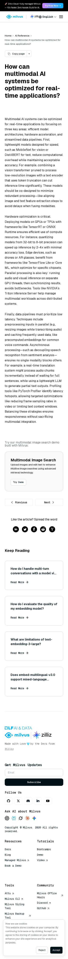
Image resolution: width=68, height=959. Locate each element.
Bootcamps (44, 849)
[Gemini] (34, 818)
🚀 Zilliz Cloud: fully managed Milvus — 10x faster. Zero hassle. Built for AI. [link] (22, 5)
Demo (40, 854)
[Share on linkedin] (16, 529)
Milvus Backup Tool (14, 915)
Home (8, 35)
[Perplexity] (14, 818)
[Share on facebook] (34, 529)
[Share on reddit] (43, 529)
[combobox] (47, 17)
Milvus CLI (12, 898)
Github (41, 908)
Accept (56, 950)
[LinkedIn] (38, 801)
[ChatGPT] (7, 818)
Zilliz (9, 749)
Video (41, 860)
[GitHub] (8, 801)
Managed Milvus (15, 860)
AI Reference (22, 35)
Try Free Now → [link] (53, 5)
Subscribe (34, 782)
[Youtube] (48, 801)
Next (47, 502)
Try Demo (18, 482)
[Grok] (20, 818)
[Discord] (28, 801)
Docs (8, 849)
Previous (21, 502)
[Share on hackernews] (52, 529)
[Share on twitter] (25, 529)
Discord (42, 902)
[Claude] (27, 818)
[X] (18, 801)
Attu (8, 893)
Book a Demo (13, 865)
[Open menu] (61, 16)
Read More (17, 582)
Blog (8, 854)
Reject (42, 950)
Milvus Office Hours (47, 895)
